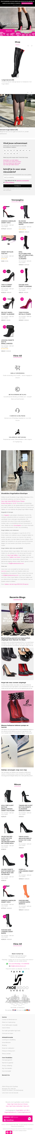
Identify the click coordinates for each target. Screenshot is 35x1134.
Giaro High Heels (6, 501)
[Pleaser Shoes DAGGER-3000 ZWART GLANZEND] (26, 275)
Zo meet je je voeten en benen (12, 161)
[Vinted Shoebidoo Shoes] (23, 972)
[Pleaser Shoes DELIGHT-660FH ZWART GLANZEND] (8, 303)
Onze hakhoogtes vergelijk (9, 1025)
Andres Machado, (6, 503)
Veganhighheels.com (10, 1112)
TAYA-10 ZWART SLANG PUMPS (6, 285)
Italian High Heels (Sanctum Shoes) (17, 1104)
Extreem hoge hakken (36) (14, 131)
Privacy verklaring (7, 1065)
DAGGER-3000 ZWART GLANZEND (25, 285)
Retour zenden (6, 1053)
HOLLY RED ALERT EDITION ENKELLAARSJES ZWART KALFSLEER (7, 808)
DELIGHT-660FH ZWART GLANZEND (7, 313)
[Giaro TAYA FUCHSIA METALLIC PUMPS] (26, 303)
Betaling (4, 1045)
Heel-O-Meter (6, 1028)
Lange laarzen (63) (17, 82)
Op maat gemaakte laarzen (11, 164)
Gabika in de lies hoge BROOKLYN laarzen (16, 584)
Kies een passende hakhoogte (12, 163)
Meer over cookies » (17, 5)
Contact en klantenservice (9, 1019)
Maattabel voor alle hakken (11, 160)
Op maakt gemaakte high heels (11, 1030)
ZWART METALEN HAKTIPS (7, 252)
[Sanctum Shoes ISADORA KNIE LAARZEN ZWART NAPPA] (8, 920)
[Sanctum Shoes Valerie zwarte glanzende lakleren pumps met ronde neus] (26, 827)
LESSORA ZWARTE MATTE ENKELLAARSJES (7, 341)
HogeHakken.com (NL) (22, 1110)
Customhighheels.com (24, 1112)
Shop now (9, 31)
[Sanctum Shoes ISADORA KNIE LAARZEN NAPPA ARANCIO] (26, 891)
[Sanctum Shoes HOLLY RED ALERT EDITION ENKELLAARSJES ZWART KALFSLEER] (8, 796)
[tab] (17, 784)
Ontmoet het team (7, 1033)
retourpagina (17, 525)
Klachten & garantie (7, 1062)
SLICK (14, 503)
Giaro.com (26, 1106)
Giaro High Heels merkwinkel (14, 1106)
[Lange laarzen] (17, 62)
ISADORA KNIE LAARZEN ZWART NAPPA (7, 931)
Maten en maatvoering (8, 1022)
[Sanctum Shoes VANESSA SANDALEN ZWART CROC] (8, 211)
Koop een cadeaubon (8, 1048)
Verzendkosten (6, 1042)
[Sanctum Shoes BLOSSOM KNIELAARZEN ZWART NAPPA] (26, 211)
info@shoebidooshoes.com (16, 563)
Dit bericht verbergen (27, 3)
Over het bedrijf (6, 1071)
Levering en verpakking (8, 1039)
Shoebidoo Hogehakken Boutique (14, 493)
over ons (3, 571)
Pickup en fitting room (8, 1051)
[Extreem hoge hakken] (17, 110)
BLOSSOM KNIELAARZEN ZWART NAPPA (26, 222)
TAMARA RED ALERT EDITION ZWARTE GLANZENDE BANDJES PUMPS (26, 808)
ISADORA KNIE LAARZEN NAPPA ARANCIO (24, 902)
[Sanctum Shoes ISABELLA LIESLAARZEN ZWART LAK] (26, 860)
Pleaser (22, 501)
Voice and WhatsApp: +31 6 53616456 (18, 963)
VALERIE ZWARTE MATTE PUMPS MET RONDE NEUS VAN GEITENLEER (8, 872)
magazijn (6, 515)
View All (17, 356)
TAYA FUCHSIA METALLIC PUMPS (25, 313)
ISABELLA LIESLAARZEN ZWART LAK (26, 871)
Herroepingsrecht (7, 1060)
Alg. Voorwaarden (7, 1068)
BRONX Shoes (15, 501)
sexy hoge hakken (12, 555)
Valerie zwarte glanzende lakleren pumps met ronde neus (25, 839)
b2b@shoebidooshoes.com (11, 575)
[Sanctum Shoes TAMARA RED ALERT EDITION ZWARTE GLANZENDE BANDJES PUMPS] (26, 796)
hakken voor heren (15, 557)
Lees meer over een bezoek (10, 1093)
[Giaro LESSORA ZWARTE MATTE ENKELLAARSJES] (8, 331)
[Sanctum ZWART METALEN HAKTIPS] (8, 242)
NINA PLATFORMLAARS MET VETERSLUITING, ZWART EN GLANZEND (26, 255)
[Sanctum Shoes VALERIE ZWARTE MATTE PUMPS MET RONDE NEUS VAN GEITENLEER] (8, 860)
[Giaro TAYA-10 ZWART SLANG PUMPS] (8, 275)
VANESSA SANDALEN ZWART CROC (8, 222)
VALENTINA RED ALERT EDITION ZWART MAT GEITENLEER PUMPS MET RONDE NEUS (8, 840)
